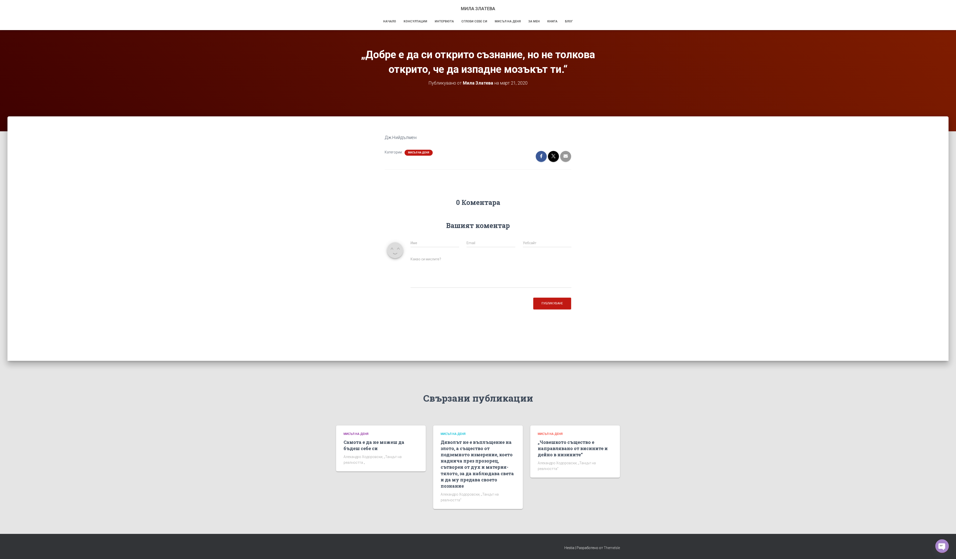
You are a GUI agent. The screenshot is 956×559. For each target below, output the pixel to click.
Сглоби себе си (474, 21)
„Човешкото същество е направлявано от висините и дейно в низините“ (573, 448)
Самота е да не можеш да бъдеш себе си (374, 445)
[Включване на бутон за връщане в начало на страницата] (946, 549)
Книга (552, 21)
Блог (569, 21)
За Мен (534, 21)
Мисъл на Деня (508, 21)
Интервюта (444, 21)
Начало (389, 21)
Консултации (415, 21)
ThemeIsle (612, 548)
